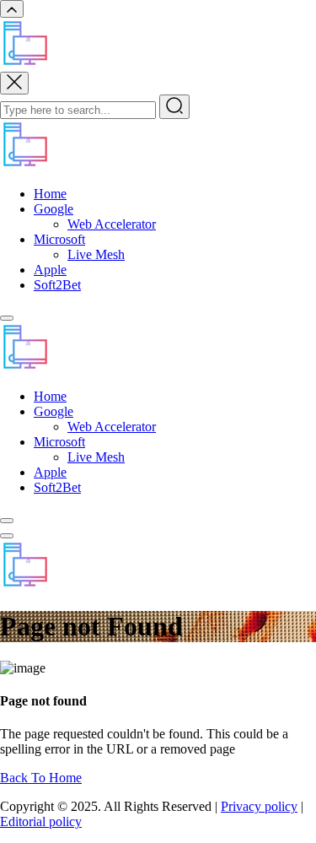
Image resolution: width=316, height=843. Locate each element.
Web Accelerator (111, 224)
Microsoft (59, 239)
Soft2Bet (57, 285)
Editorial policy (41, 821)
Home (50, 193)
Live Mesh (96, 254)
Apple (50, 269)
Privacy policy (259, 806)
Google (53, 209)
